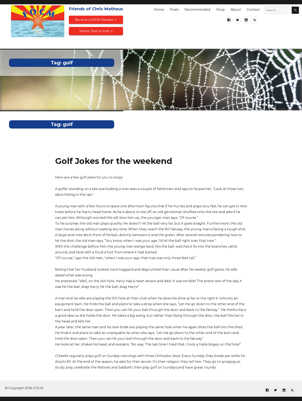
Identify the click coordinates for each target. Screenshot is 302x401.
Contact (253, 10)
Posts (174, 10)
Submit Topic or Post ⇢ (96, 31)
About (236, 10)
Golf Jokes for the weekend (113, 161)
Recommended (197, 10)
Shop (220, 10)
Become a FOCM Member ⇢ (96, 20)
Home (159, 10)
